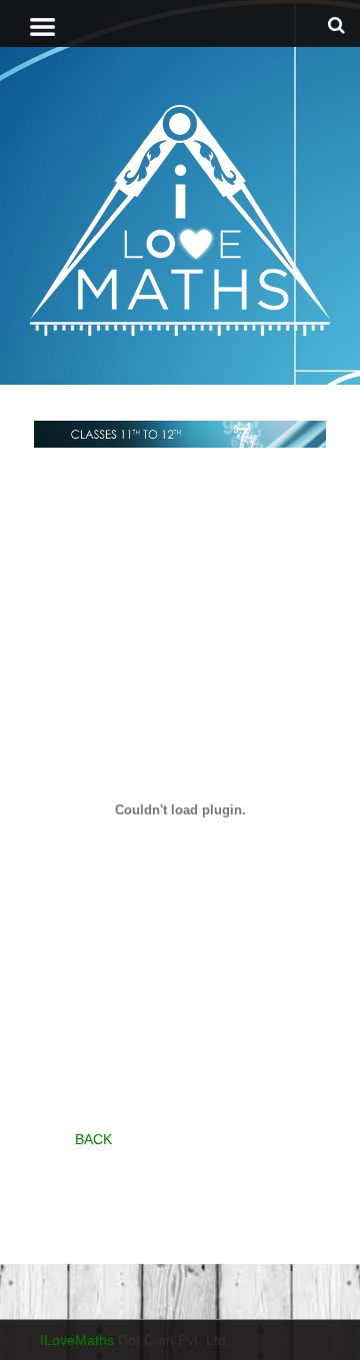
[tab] (42, 27)
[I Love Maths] (180, 219)
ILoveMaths (77, 1340)
